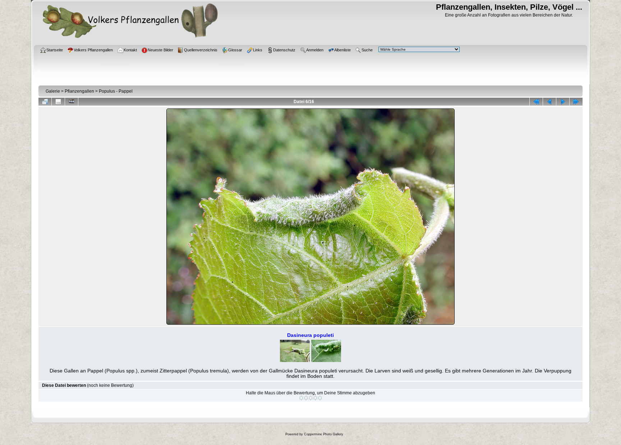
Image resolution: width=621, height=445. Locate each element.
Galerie (53, 91)
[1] (301, 397)
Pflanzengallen (79, 91)
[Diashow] (71, 102)
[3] (310, 397)
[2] (306, 397)
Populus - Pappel (116, 91)
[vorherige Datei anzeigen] (549, 102)
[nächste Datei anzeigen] (562, 102)
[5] (320, 397)
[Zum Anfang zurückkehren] (536, 102)
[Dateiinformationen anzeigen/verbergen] (58, 102)
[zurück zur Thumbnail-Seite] (44, 102)
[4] (315, 397)
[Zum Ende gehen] (576, 102)
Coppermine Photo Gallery (323, 434)
